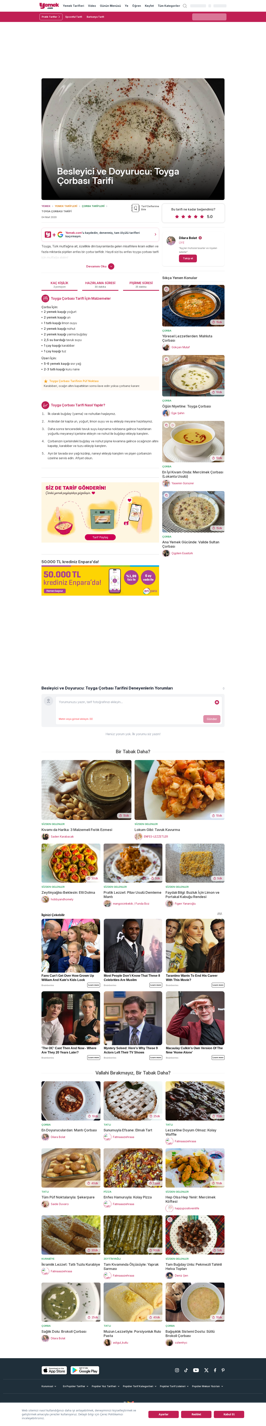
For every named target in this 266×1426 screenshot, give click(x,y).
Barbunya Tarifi (95, 16)
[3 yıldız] (189, 216)
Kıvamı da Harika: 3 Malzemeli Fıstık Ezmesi (76, 830)
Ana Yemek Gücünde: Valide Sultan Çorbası (190, 544)
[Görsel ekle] (216, 702)
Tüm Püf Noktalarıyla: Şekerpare (68, 1197)
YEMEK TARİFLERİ (66, 206)
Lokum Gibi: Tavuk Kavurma (157, 830)
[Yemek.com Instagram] (177, 1370)
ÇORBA (166, 330)
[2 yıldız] (183, 216)
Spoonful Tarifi (73, 16)
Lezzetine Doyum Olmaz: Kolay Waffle (191, 1132)
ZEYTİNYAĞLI (112, 1258)
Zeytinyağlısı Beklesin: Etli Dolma (68, 892)
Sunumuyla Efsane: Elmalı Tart (128, 1130)
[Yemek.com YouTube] (196, 1370)
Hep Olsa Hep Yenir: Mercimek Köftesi (191, 1199)
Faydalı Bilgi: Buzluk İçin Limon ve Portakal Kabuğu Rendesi (192, 894)
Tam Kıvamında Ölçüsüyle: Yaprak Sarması (131, 1266)
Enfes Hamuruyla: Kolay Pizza (128, 1197)
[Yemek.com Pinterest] (223, 1370)
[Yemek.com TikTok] (186, 1370)
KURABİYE (48, 1258)
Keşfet (149, 5)
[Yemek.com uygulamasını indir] (54, 1370)
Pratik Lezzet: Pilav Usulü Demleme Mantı (132, 894)
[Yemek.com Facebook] (215, 1370)
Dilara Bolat (188, 238)
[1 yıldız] (177, 216)
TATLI (107, 1124)
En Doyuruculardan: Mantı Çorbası (69, 1130)
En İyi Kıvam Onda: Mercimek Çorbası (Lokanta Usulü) (192, 474)
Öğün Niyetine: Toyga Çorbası (186, 406)
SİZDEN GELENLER (53, 824)
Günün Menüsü (110, 5)
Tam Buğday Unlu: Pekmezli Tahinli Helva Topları (194, 1266)
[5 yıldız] (202, 216)
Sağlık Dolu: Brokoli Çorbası (63, 1331)
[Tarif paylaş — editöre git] (100, 509)
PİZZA (107, 1191)
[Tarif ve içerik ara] (184, 5)
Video (92, 5)
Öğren (136, 5)
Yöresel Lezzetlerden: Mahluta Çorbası (187, 338)
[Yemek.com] (49, 6)
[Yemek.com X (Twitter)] (206, 1370)
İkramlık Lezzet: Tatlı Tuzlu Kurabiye (70, 1264)
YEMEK (45, 206)
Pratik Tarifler (49, 16)
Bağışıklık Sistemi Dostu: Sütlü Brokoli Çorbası (190, 1333)
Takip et (188, 258)
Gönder (212, 719)
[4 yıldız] (195, 216)
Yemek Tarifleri (73, 5)
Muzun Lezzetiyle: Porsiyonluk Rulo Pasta (132, 1333)
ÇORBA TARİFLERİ (93, 206)
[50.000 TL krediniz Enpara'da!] (100, 580)
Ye (126, 5)
